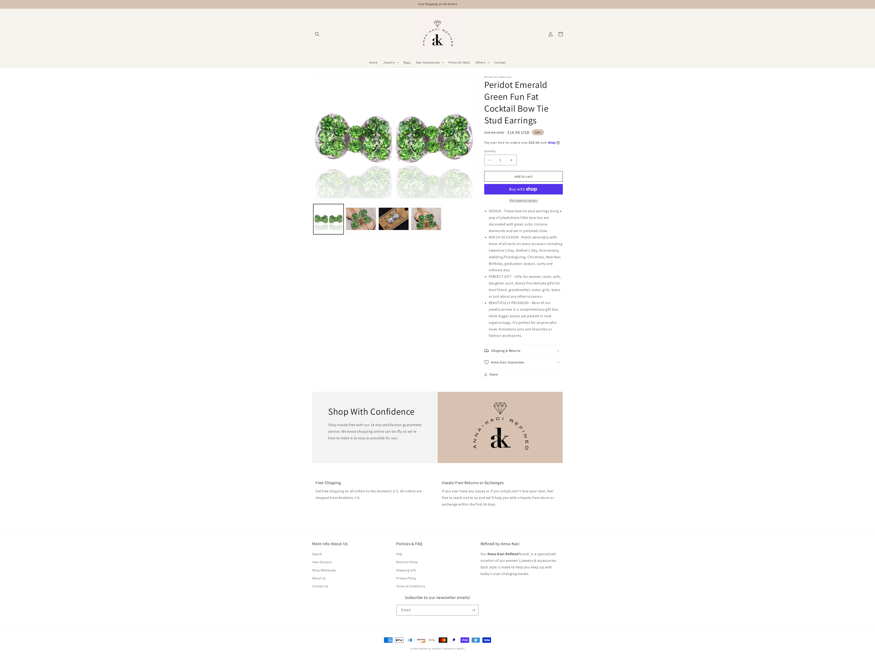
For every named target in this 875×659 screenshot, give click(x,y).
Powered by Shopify (454, 648)
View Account (322, 562)
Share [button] (493, 374)
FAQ (399, 554)
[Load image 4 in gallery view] (426, 219)
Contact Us (320, 586)
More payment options (524, 200)
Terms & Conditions (410, 586)
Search (317, 554)
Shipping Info (406, 570)
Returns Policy (406, 562)
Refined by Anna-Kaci (430, 648)
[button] (317, 34)
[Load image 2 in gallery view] (361, 219)
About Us (319, 578)
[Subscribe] (473, 610)
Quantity (490, 151)
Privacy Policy (406, 578)
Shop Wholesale (324, 570)
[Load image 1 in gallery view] (328, 219)
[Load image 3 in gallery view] (393, 219)
